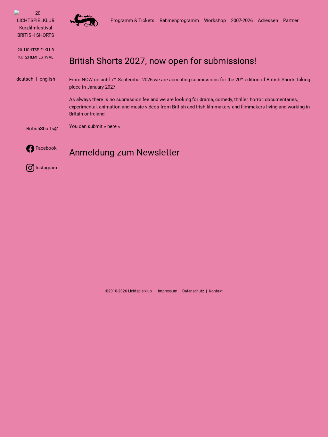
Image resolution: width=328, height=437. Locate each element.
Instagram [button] (45, 168)
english (47, 79)
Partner (291, 20)
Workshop (215, 20)
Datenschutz (193, 291)
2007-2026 (242, 20)
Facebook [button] (45, 148)
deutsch (24, 79)
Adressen (268, 20)
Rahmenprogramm (179, 20)
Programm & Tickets (132, 20)
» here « (112, 126)
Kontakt (216, 291)
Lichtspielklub (140, 291)
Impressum (167, 291)
